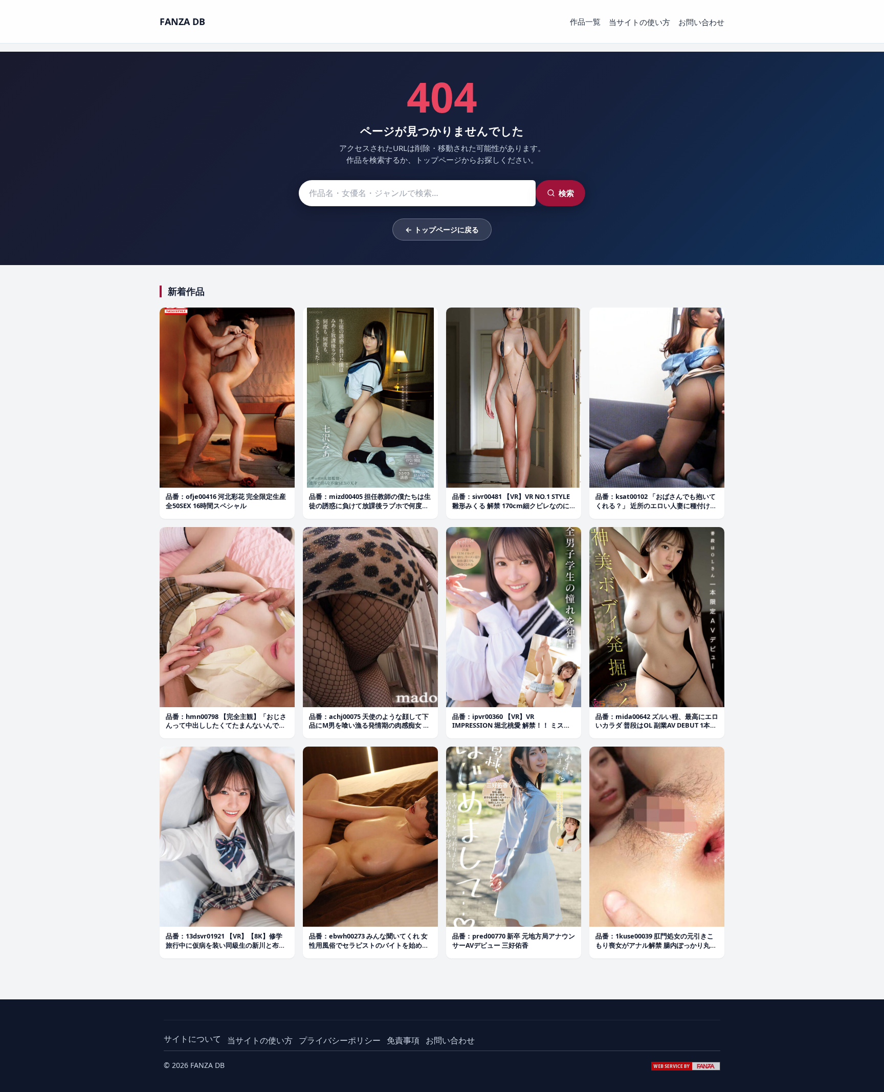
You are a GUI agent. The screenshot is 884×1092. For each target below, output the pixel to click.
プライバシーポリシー (340, 1040)
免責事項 (403, 1040)
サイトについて (192, 1038)
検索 (566, 193)
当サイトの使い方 (639, 22)
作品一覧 (585, 21)
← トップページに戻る (442, 229)
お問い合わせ (701, 22)
